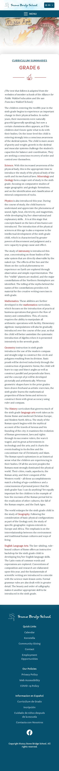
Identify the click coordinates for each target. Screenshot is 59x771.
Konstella (29, 638)
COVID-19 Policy (29, 685)
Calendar (29, 632)
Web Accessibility (29, 680)
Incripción (29, 707)
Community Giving (29, 643)
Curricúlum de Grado (29, 701)
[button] (49, 5)
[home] (23, 5)
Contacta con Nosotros (29, 722)
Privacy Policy (29, 674)
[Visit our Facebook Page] (29, 732)
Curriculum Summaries (29, 60)
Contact (29, 649)
